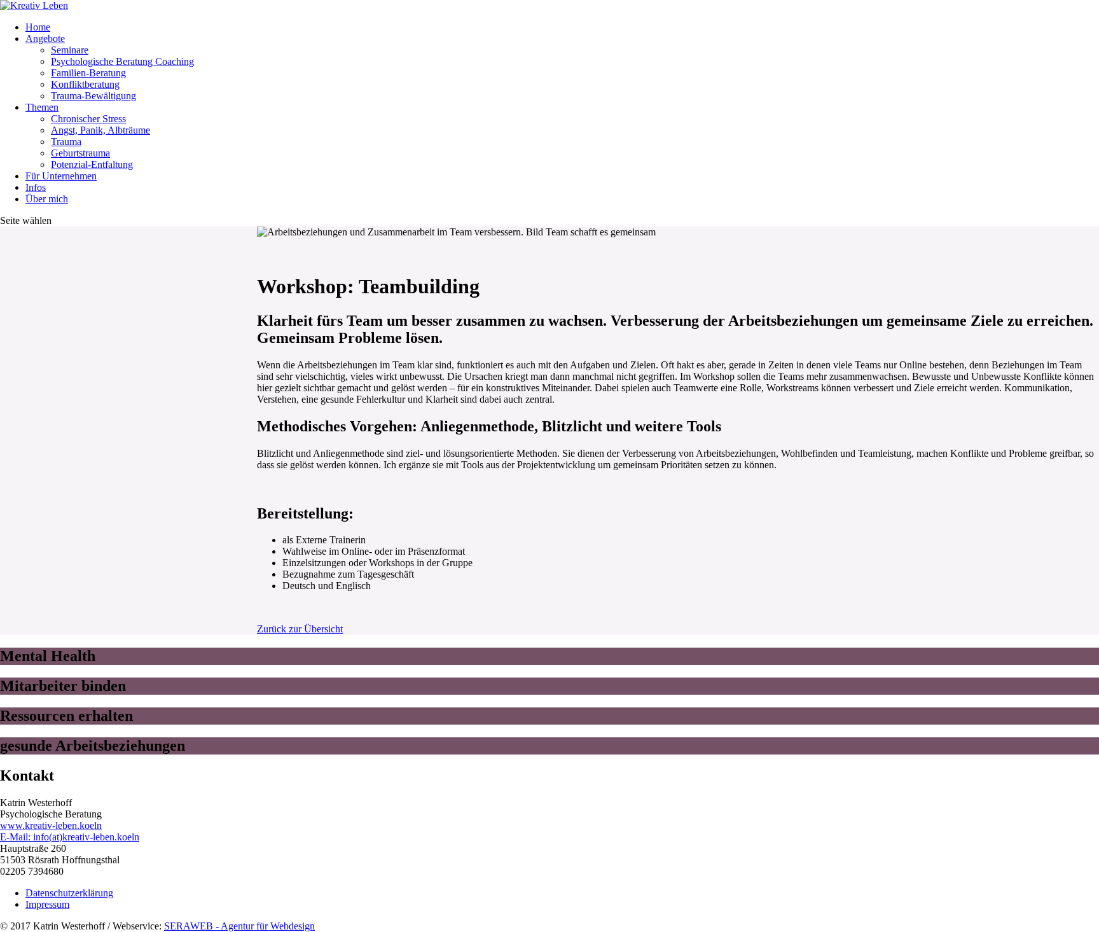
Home (37, 27)
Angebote (45, 38)
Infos (35, 187)
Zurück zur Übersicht (300, 628)
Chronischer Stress (88, 118)
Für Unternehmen (61, 175)
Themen (42, 107)
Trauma (66, 141)
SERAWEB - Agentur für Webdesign (239, 926)
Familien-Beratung (88, 72)
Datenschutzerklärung (69, 892)
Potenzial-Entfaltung (92, 164)
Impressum (47, 904)
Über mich (46, 198)
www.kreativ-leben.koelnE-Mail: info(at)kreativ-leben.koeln (69, 831)
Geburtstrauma (80, 153)
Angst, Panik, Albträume (100, 130)
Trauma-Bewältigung (93, 95)
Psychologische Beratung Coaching (122, 61)
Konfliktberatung (85, 84)
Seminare (69, 50)
